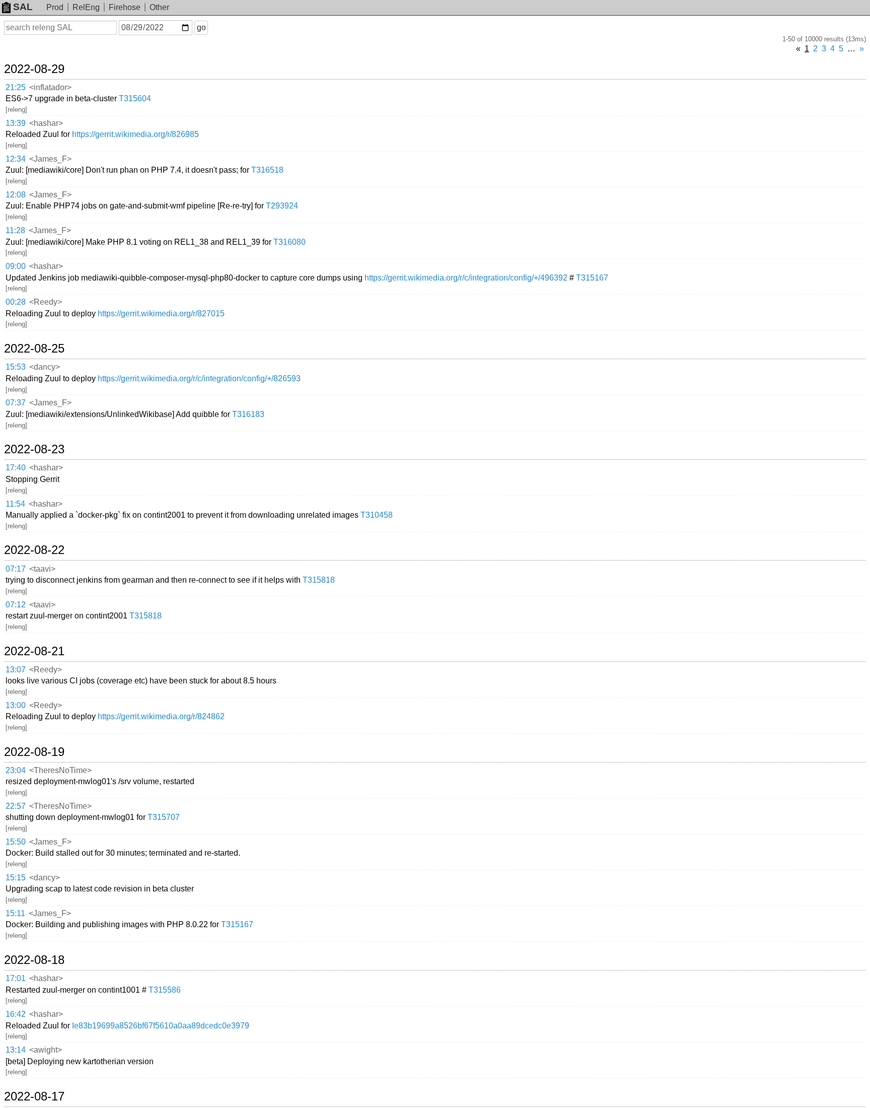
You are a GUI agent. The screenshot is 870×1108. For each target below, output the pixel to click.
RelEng (86, 7)
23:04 (16, 770)
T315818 (319, 580)
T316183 (248, 414)
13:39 (16, 123)
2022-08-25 (34, 348)
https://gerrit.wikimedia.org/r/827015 (161, 313)
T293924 (282, 205)
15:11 (15, 913)
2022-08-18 (34, 960)
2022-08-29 (34, 69)
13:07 (16, 669)
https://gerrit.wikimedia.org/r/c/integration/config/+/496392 (466, 277)
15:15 (16, 877)
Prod (54, 7)
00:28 (16, 302)
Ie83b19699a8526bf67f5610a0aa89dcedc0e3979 (160, 1025)
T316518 (267, 170)
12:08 (16, 194)
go (201, 27)
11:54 (15, 504)
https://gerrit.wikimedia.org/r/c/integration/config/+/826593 (199, 378)
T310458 (376, 515)
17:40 (16, 467)
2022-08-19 (34, 752)
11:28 (15, 230)
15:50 (16, 842)
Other (159, 7)
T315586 (165, 990)
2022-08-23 (34, 449)
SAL (23, 7)
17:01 (16, 978)
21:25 (16, 87)
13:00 (16, 705)
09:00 (16, 266)
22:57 (16, 806)
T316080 (289, 242)
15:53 (16, 367)
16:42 (16, 1014)
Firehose (124, 7)
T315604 (135, 98)
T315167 (592, 277)
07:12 (16, 604)
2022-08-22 (34, 550)
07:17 (16, 569)
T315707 (164, 817)
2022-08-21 (34, 651)
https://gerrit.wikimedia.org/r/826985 (135, 134)
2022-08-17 (34, 1096)
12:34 (16, 159)
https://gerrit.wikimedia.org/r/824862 (161, 716)
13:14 (16, 1050)
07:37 (16, 402)
